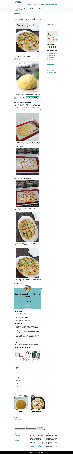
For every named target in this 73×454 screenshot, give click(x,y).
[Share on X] (17, 13)
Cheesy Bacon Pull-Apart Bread (32, 95)
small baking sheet (25, 107)
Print (27, 309)
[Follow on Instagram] (51, 47)
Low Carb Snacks (16, 10)
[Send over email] (19, 13)
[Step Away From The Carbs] (18, 4)
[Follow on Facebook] (49, 47)
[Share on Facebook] (14, 13)
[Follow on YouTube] (55, 47)
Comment (16, 417)
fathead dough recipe (24, 105)
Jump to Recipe (17, 15)
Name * (16, 426)
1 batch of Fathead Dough (21, 313)
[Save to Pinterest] (16, 13)
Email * (27, 426)
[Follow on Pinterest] (53, 47)
